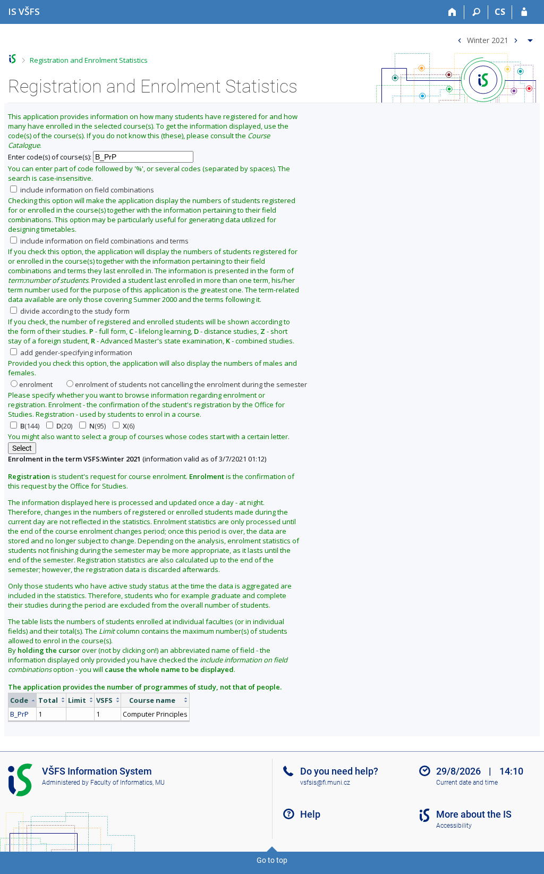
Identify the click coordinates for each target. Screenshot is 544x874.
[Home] (452, 12)
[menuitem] (494, 38)
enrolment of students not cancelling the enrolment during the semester (191, 384)
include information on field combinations (86, 190)
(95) (97, 426)
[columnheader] (22, 700)
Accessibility (454, 825)
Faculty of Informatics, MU (127, 782)
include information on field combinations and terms (104, 241)
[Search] (476, 12)
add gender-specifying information (75, 352)
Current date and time (467, 782)
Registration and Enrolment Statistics (89, 60)
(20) (64, 426)
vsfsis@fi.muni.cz (325, 782)
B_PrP (19, 714)
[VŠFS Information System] (12, 58)
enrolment (36, 384)
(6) (128, 426)
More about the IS (474, 814)
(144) (29, 426)
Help (310, 814)
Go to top (272, 860)
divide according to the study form (74, 311)
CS (500, 12)
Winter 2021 (487, 39)
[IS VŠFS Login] (524, 12)
